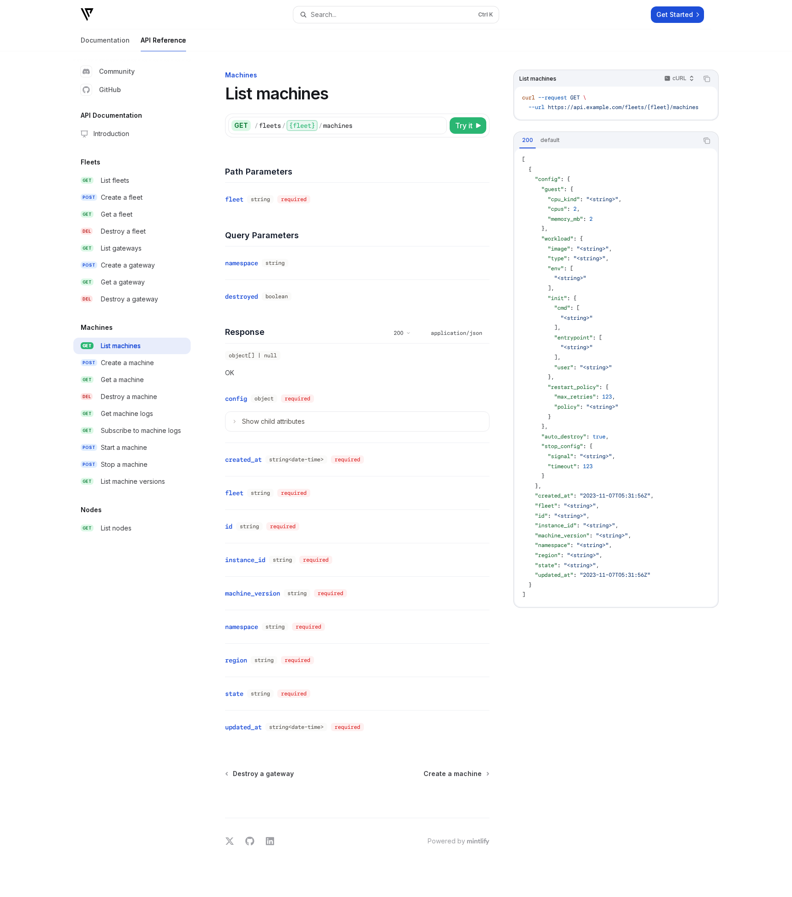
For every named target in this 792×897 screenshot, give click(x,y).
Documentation (105, 40)
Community (117, 71)
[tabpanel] (616, 377)
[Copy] (438, 125)
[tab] (527, 140)
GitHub (110, 89)
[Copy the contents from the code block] (707, 79)
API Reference (163, 40)
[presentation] (616, 103)
